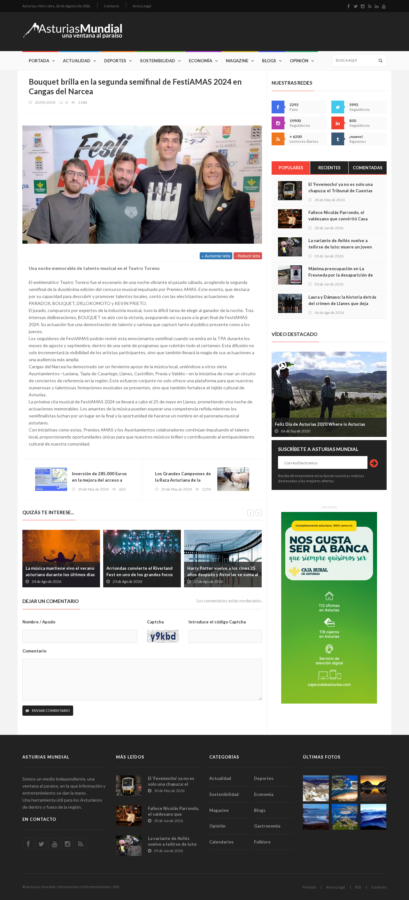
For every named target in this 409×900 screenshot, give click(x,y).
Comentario (34, 650)
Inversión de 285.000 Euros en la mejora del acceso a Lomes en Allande (99, 480)
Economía (200, 60)
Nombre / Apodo (38, 621)
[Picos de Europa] (373, 817)
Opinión (299, 60)
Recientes (329, 167)
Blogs (269, 60)
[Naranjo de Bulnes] (316, 788)
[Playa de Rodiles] (345, 788)
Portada (39, 60)
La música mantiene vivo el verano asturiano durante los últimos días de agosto (60, 574)
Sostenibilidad (157, 60)
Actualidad (76, 60)
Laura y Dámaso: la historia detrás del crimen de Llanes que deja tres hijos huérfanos (342, 303)
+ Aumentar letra (216, 255)
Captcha (155, 621)
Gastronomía (267, 825)
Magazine (237, 60)
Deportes (115, 60)
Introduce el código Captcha (217, 621)
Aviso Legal (142, 6)
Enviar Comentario (50, 710)
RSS (358, 887)
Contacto (111, 6)
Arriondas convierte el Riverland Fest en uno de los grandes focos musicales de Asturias (139, 574)
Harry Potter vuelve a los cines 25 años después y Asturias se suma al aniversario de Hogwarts (222, 574)
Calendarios (221, 841)
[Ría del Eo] (345, 817)
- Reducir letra (247, 255)
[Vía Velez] (316, 817)
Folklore (262, 841)
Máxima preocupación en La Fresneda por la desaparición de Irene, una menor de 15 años (340, 275)
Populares (291, 167)
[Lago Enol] (373, 788)
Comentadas (367, 167)
